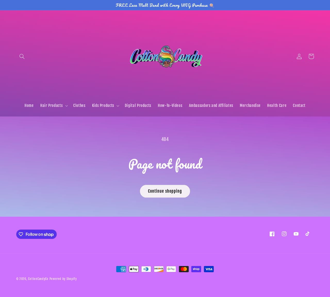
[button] (22, 56)
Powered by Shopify (63, 279)
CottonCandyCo (38, 279)
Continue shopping (165, 191)
